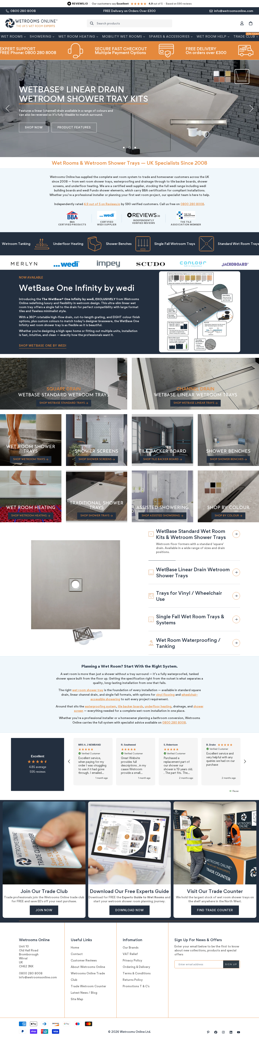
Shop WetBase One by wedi (42, 345)
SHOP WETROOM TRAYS (29, 459)
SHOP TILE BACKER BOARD (161, 459)
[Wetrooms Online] (31, 23)
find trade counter (215, 906)
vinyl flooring (165, 690)
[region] (157, 757)
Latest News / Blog (84, 988)
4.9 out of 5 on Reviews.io (102, 204)
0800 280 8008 (192, 204)
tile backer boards (130, 702)
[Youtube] (238, 1028)
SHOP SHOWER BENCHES (226, 459)
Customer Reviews (84, 956)
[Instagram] (223, 1028)
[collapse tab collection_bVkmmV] (236, 639)
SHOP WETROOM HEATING (29, 515)
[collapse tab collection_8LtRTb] (236, 534)
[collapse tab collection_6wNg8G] (236, 592)
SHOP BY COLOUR (227, 515)
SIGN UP (231, 960)
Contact (77, 950)
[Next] (251, 108)
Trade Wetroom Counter (88, 982)
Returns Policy (133, 976)
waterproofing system (100, 702)
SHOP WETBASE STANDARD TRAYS (62, 403)
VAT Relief (130, 950)
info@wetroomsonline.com (38, 973)
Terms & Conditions (137, 969)
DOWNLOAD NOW (129, 906)
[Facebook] (215, 1028)
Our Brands (130, 943)
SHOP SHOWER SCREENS (94, 459)
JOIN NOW (44, 906)
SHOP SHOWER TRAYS (94, 515)
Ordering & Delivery (136, 963)
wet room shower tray (87, 686)
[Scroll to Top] (251, 1019)
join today (35, 127)
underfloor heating (158, 702)
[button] (250, 23)
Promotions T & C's (136, 982)
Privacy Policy (132, 956)
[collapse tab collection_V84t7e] (236, 615)
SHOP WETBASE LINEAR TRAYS (193, 403)
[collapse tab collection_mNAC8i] (236, 557)
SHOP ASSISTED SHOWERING (161, 515)
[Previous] (7, 108)
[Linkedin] (230, 1028)
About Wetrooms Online (88, 963)
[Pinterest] (208, 1028)
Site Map (77, 995)
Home (75, 943)
